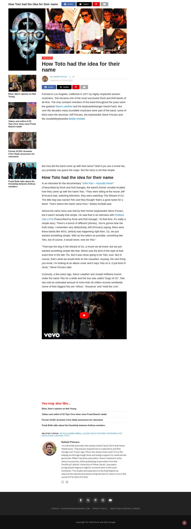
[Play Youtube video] (84, 315)
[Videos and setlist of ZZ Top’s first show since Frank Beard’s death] (22, 118)
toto (66, 436)
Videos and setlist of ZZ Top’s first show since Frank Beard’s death (22, 124)
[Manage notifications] (184, 523)
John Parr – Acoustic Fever (98, 183)
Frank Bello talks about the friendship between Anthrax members (21, 184)
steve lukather (55, 436)
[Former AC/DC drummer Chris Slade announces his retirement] (22, 148)
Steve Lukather (64, 106)
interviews (112, 433)
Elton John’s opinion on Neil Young (22, 95)
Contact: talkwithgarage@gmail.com (70, 509)
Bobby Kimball (77, 118)
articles (63, 433)
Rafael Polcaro (60, 76)
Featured (101, 433)
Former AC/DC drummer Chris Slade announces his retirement (21, 154)
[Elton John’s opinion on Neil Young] (22, 90)
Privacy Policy (100, 509)
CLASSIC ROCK (89, 433)
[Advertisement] (84, 143)
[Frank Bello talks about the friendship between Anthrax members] (22, 178)
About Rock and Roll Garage (125, 509)
